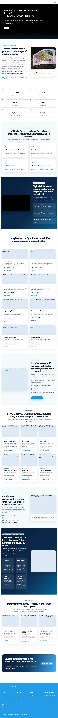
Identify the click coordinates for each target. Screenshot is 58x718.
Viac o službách (7, 346)
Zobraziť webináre (26, 641)
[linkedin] (12, 687)
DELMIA (17, 697)
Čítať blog (6, 640)
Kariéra (31, 695)
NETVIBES (18, 699)
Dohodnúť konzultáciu (47, 663)
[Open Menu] (2, 1)
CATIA (17, 695)
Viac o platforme (7, 270)
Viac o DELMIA (34, 295)
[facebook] (7, 687)
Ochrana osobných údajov (49, 695)
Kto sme (3, 695)
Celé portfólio (19, 702)
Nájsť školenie (34, 346)
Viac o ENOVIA (7, 295)
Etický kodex (46, 699)
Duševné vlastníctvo (48, 697)
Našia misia (4, 701)
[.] (54, 714)
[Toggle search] (52, 1)
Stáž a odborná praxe (34, 697)
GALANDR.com (22, 714)
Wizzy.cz (27, 714)
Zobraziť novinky (43, 640)
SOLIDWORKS (19, 701)
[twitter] (18, 687)
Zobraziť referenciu (8, 450)
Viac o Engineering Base (9, 321)
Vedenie (3, 699)
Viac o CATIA (33, 270)
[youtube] (15, 687)
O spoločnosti (5, 697)
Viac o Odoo (33, 320)
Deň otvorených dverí (34, 699)
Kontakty (4, 708)
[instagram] (10, 687)
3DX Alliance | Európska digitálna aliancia (7, 703)
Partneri (3, 706)
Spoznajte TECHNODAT (37, 398)
